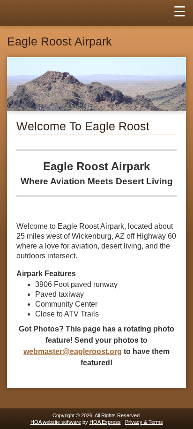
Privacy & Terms (144, 422)
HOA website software (55, 422)
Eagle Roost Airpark (59, 41)
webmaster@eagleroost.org (72, 351)
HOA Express (105, 422)
